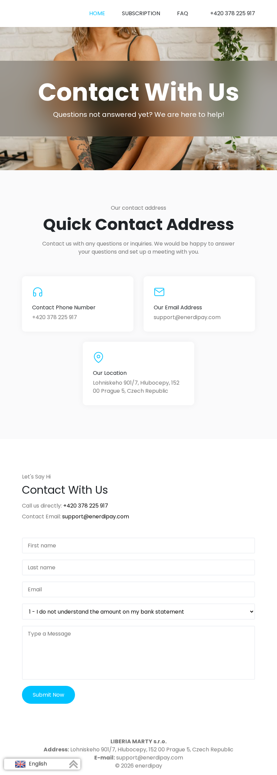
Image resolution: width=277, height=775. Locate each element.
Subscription (141, 13)
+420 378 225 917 (232, 13)
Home (97, 13)
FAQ (182, 13)
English (37, 764)
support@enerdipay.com (187, 317)
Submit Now (48, 695)
